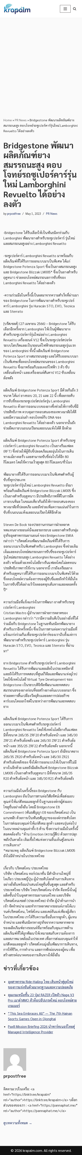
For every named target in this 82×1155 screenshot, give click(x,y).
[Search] (74, 8)
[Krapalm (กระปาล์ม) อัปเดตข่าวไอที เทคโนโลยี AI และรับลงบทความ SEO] (17, 8)
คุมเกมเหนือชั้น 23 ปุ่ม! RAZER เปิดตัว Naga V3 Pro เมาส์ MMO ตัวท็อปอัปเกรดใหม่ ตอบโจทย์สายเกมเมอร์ (42, 1000)
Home (7, 120)
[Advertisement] (41, 60)
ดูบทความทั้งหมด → (17, 1123)
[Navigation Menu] (65, 9)
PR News (21, 120)
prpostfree (13, 213)
